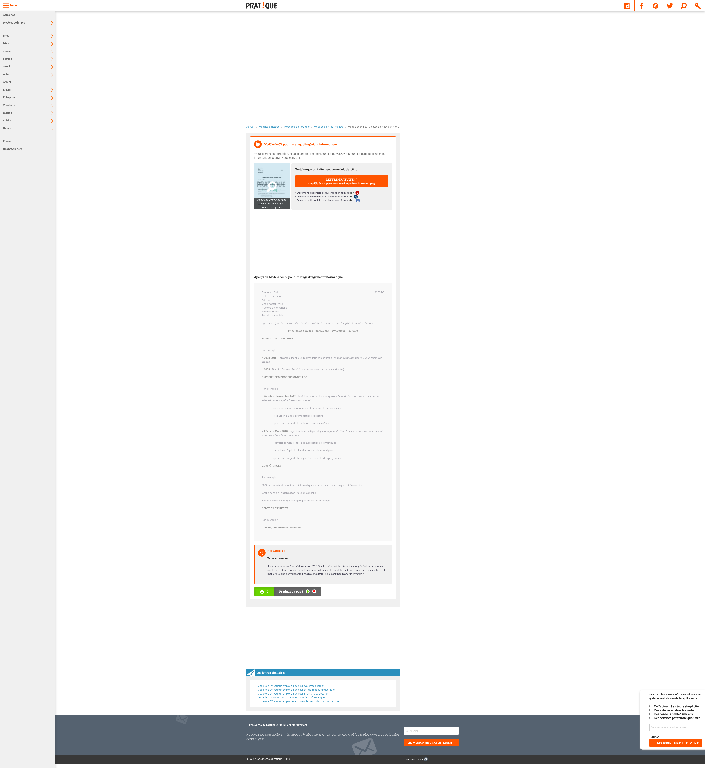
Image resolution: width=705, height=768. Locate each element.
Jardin (7, 51)
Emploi (7, 89)
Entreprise (9, 97)
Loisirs (7, 120)
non (314, 591)
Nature (7, 128)
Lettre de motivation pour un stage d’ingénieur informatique (291, 697)
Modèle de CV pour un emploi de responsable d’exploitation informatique (298, 701)
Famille (7, 58)
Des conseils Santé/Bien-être (673, 714)
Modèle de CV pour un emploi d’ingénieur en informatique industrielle (296, 689)
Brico (6, 35)
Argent (7, 81)
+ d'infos (654, 736)
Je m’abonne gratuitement (676, 743)
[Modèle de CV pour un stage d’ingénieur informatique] (272, 186)
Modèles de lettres (14, 22)
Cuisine (7, 112)
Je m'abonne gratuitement (431, 742)
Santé (6, 66)
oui (308, 591)
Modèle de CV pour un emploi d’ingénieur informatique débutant (293, 693)
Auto (6, 74)
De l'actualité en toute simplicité (676, 706)
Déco (6, 43)
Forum (7, 141)
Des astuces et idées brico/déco (675, 710)
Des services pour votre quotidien (677, 718)
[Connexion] (698, 5)
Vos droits (9, 105)
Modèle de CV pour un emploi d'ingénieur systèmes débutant (291, 685)
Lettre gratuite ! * (341, 181)
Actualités (9, 14)
